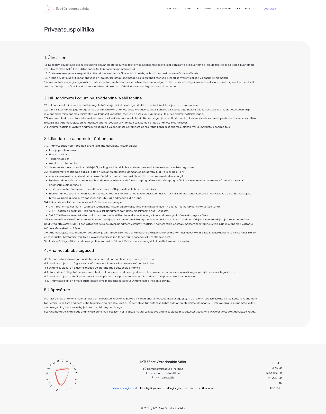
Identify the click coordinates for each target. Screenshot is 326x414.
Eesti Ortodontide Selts (72, 9)
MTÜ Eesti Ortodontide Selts (163, 362)
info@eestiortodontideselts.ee (177, 276)
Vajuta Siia (168, 377)
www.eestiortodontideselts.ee (228, 311)
